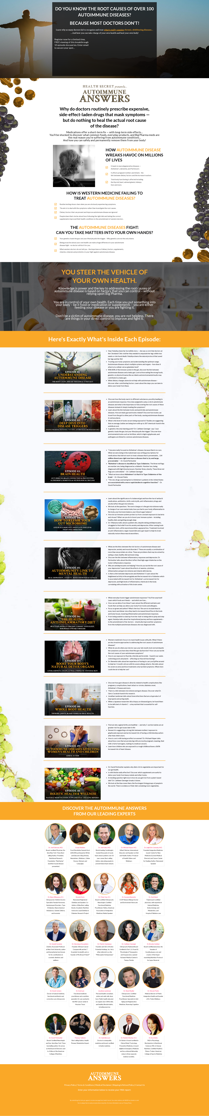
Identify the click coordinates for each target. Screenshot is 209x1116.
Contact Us (140, 1085)
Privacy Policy (70, 1085)
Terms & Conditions (85, 1085)
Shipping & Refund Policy (123, 1085)
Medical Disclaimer (103, 1085)
